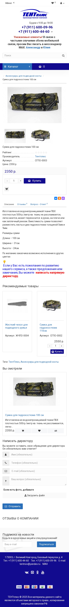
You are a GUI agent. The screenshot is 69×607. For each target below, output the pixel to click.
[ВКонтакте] (55, 198)
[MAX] (63, 198)
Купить (36, 180)
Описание (9, 204)
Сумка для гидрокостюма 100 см (24, 415)
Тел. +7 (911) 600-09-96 (43, 560)
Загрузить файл (36, 495)
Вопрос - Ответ (39, 204)
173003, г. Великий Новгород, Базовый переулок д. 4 (33, 557)
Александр (33, 47)
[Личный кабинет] (61, 3)
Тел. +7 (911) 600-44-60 (16, 560)
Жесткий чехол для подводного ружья (16, 326)
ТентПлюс (14, 361)
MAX (45, 564)
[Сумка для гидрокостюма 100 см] (34, 105)
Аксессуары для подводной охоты (24, 76)
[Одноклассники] (59, 198)
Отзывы (22, 204)
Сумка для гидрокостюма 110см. (48, 327)
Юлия (46, 47)
